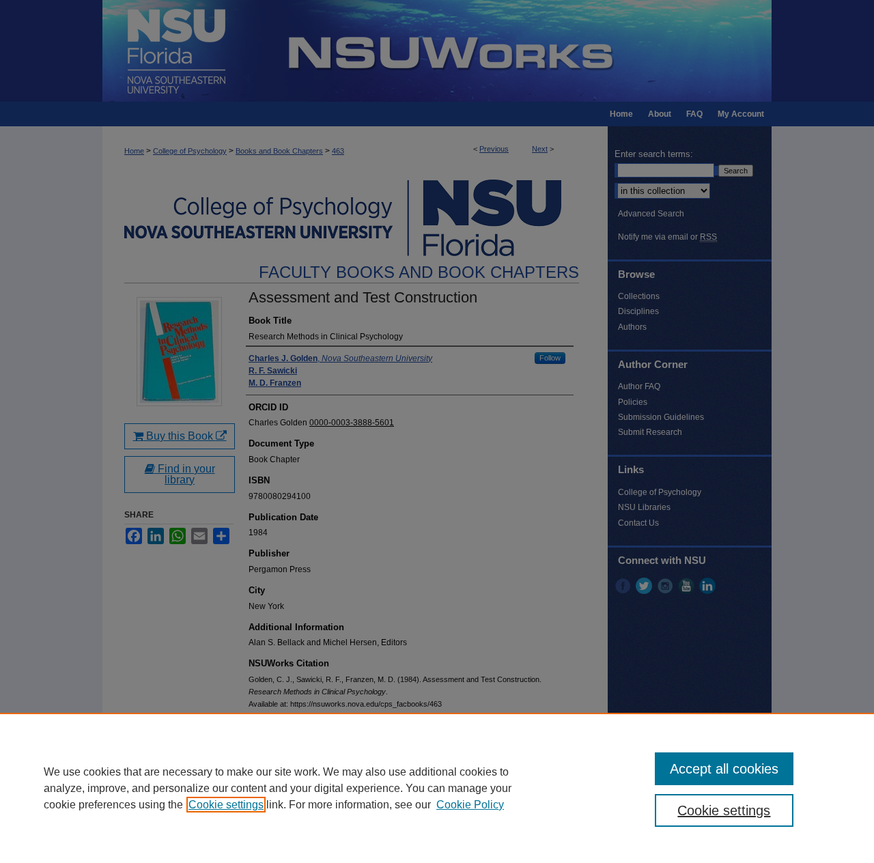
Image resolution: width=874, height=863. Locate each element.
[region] (437, 788)
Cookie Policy (470, 804)
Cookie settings (226, 804)
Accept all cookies (724, 768)
